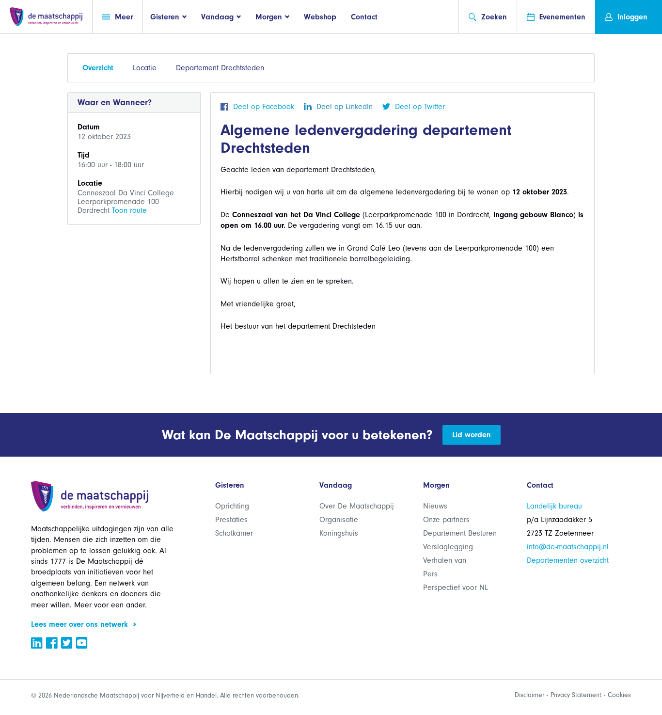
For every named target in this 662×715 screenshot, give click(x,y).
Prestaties (231, 519)
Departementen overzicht (568, 560)
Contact (364, 17)
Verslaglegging (448, 546)
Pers (430, 574)
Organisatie (338, 519)
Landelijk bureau (554, 506)
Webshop (320, 17)
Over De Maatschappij (356, 506)
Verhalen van (444, 560)
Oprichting (232, 506)
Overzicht (97, 68)
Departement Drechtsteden (220, 68)
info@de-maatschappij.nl (568, 546)
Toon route (129, 210)
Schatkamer (234, 533)
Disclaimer (529, 695)
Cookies (619, 695)
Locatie (145, 68)
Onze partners (446, 519)
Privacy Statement (576, 695)
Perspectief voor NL (455, 587)
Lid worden (471, 434)
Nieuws (435, 506)
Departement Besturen (460, 533)
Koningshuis (338, 533)
